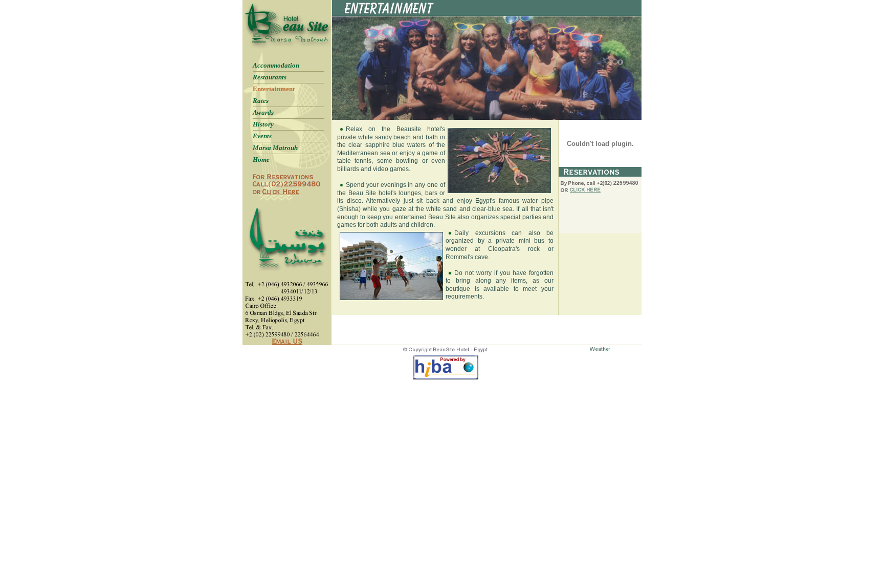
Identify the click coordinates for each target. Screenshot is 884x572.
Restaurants (269, 77)
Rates (261, 100)
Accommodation (276, 65)
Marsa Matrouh (275, 148)
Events (262, 136)
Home (261, 159)
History (263, 124)
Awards (263, 112)
